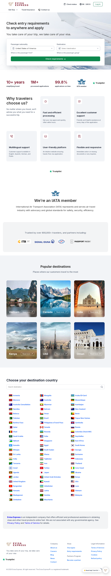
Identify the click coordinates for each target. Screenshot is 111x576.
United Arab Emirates (52, 477)
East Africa (79, 441)
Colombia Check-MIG (83, 432)
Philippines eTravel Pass (53, 423)
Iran (45, 463)
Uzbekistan (48, 486)
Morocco (16, 400)
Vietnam (78, 491)
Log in (97, 4)
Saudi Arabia (18, 436)
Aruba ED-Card (81, 395)
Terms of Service (32, 523)
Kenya (77, 477)
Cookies (94, 555)
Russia (77, 427)
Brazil (46, 418)
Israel (15, 468)
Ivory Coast (79, 468)
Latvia (46, 491)
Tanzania (16, 463)
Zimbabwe (17, 500)
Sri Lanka (16, 454)
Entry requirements (74, 551)
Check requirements (55, 59)
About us (53, 548)
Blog (52, 555)
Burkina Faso (18, 423)
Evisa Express (14, 517)
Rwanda (47, 432)
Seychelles (79, 436)
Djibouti (16, 441)
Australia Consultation (21, 405)
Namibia (16, 409)
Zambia (47, 495)
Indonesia (79, 459)
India (15, 459)
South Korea (80, 445)
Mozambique (80, 400)
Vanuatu (16, 491)
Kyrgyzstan (17, 486)
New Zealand (80, 409)
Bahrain (47, 409)
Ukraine (78, 472)
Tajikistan (48, 459)
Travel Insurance (28, 10)
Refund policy (96, 558)
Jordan (16, 477)
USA (76, 481)
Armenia (16, 395)
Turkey (46, 468)
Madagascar (18, 495)
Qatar (15, 427)
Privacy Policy (13, 523)
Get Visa (11, 10)
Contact (53, 562)
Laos (77, 486)
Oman (46, 414)
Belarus (16, 414)
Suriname (79, 454)
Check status (72, 4)
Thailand (78, 463)
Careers (53, 551)
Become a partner (74, 560)
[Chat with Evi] (106, 570)
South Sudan (49, 450)
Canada (47, 427)
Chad (15, 432)
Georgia (78, 450)
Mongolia (47, 395)
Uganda (16, 472)
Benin (77, 414)
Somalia (16, 445)
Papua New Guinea (82, 418)
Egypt (46, 445)
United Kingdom (19, 481)
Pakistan (16, 418)
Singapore (48, 441)
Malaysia (78, 495)
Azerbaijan (79, 405)
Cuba (46, 436)
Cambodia (79, 423)
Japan (46, 472)
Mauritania (48, 500)
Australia (47, 400)
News (52, 558)
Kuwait (46, 481)
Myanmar (48, 405)
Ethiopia (16, 450)
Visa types (71, 548)
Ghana (46, 454)
